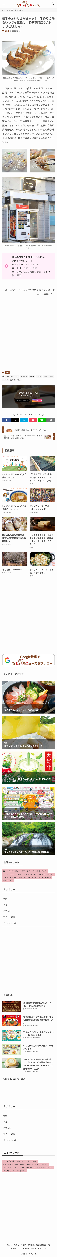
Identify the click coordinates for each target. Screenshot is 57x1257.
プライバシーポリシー (27, 1248)
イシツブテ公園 (24, 877)
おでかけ (7, 910)
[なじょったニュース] (28, 4)
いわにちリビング (12, 376)
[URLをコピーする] (50, 420)
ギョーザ (24, 376)
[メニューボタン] (4, 4)
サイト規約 (13, 1248)
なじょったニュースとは (16, 1245)
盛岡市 (12, 380)
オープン (50, 874)
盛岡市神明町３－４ (22, 260)
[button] (6, 420)
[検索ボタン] (53, 4)
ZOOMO (19, 874)
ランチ (5, 380)
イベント (13, 877)
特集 (6, 31)
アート (5, 877)
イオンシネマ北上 (30, 874)
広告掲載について (43, 1245)
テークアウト (48, 376)
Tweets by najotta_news (13, 1078)
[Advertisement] (28, 334)
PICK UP (42, 874)
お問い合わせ (43, 1248)
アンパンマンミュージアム (41, 877)
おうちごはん (8, 880)
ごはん (39, 376)
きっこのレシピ (10, 923)
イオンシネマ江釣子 (39, 871)
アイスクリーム (8, 874)
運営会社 (31, 1245)
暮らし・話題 (9, 917)
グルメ (31, 376)
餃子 (19, 380)
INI (4, 871)
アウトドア (26, 871)
